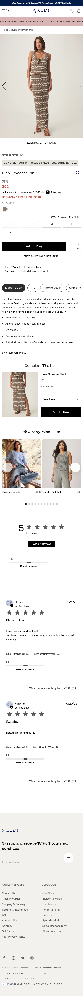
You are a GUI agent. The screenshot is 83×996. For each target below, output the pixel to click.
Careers (47, 915)
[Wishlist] (72, 11)
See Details (66, 3)
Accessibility (9, 920)
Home (5, 30)
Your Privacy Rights (13, 936)
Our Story (48, 893)
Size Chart (62, 217)
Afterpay (7, 926)
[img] (3, 155)
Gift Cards (8, 931)
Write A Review (42, 543)
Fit (33, 287)
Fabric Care (52, 287)
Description (13, 287)
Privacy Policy (14, 973)
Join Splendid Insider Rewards (32, 271)
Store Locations (51, 931)
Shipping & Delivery (13, 904)
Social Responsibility (54, 926)
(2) (22, 155)
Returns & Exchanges (15, 909)
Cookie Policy (38, 973)
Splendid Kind (50, 920)
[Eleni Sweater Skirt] (20, 394)
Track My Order (11, 898)
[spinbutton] (72, 246)
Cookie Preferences (18, 978)
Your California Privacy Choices (35, 984)
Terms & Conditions (45, 967)
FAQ (4, 915)
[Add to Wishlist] (77, 172)
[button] (78, 248)
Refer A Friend (51, 909)
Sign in (9, 271)
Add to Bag (34, 246)
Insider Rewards (52, 898)
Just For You (49, 904)
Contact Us (8, 893)
